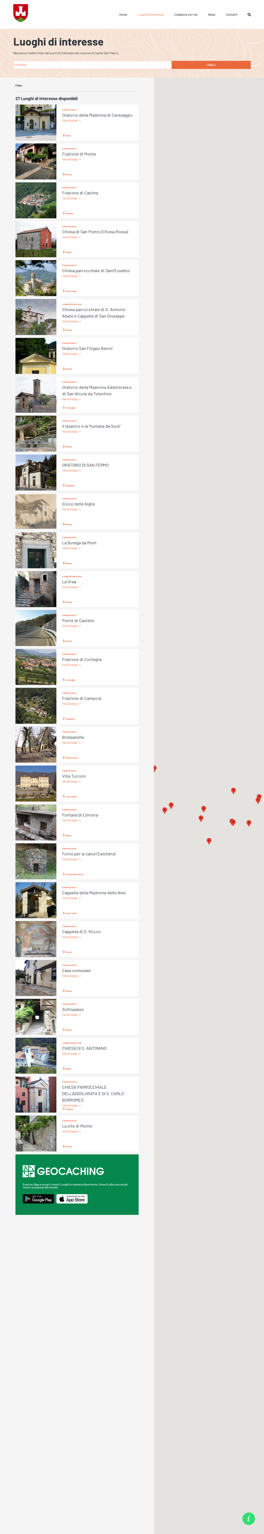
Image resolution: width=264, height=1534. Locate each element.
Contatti (231, 14)
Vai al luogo (70, 120)
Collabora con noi (186, 14)
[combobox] (92, 65)
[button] (209, 841)
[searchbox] (92, 64)
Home (123, 14)
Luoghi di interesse (151, 14)
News (211, 14)
